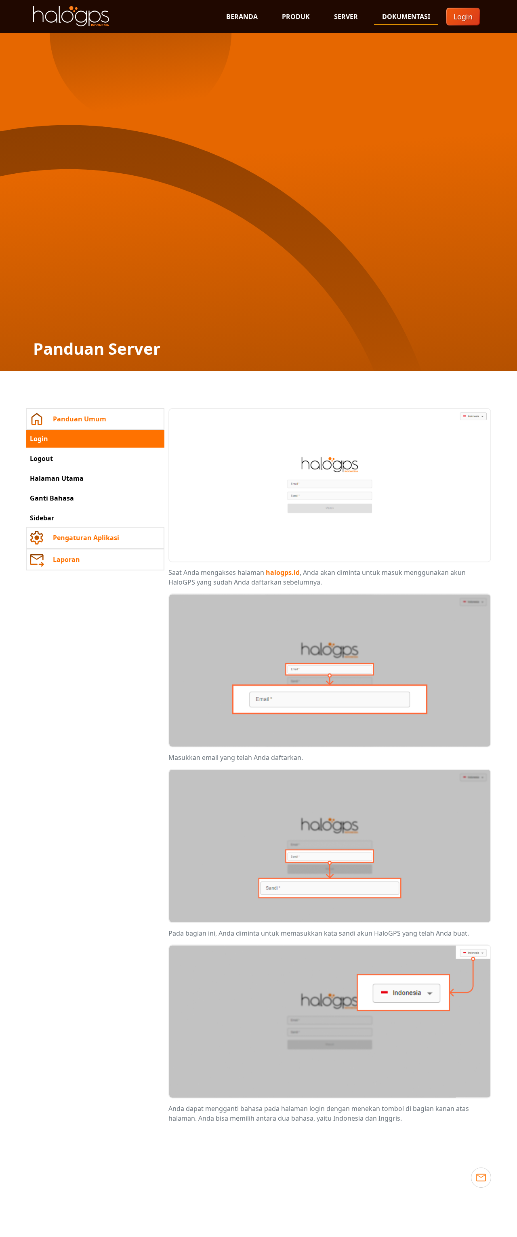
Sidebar (42, 517)
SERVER (346, 16)
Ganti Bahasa (52, 498)
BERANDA (242, 16)
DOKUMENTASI (406, 16)
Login (463, 16)
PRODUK (296, 16)
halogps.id (283, 572)
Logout (41, 458)
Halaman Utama (57, 478)
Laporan (66, 559)
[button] (481, 1178)
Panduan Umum (79, 418)
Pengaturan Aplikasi (86, 537)
